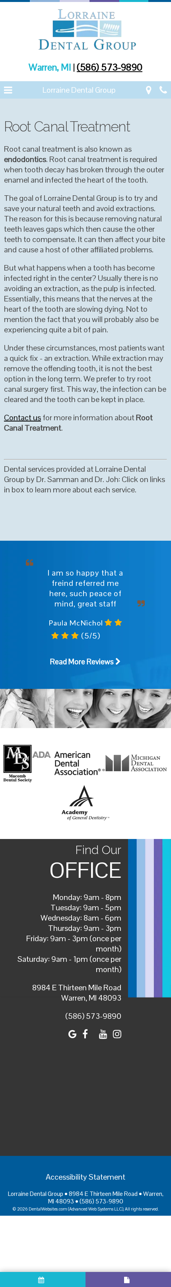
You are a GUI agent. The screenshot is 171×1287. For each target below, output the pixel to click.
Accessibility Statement (85, 1177)
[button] (8, 90)
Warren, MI (51, 67)
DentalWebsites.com (48, 1209)
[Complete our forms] (128, 1279)
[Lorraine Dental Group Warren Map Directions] (148, 90)
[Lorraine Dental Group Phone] (163, 90)
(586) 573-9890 (109, 67)
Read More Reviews (82, 662)
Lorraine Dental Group (79, 90)
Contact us (22, 417)
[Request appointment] (43, 1279)
